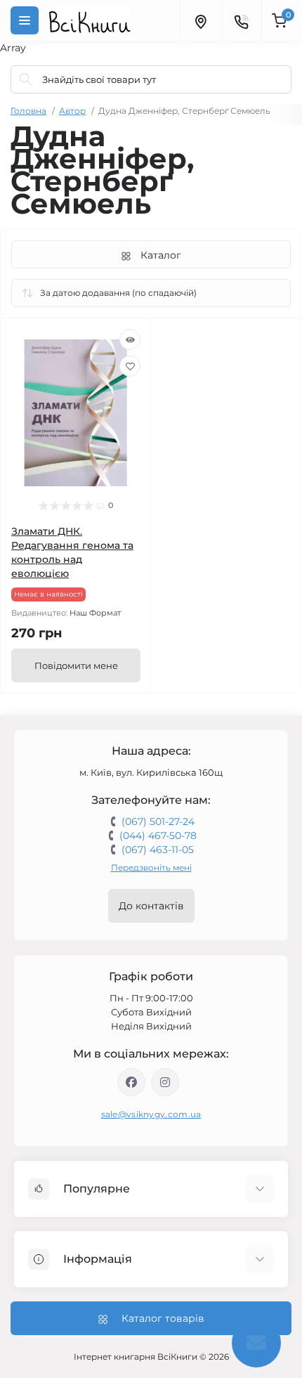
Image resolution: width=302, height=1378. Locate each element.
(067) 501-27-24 (158, 821)
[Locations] (200, 20)
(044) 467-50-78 (158, 835)
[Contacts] (241, 20)
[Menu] (25, 20)
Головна (28, 110)
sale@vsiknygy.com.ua (151, 1114)
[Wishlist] (129, 366)
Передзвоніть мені (151, 867)
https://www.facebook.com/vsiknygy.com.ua (131, 1082)
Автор (72, 110)
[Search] (26, 79)
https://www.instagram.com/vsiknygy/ (165, 1082)
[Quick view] (129, 339)
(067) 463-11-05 (158, 849)
